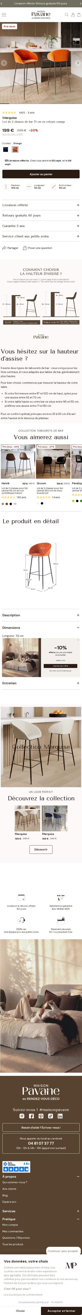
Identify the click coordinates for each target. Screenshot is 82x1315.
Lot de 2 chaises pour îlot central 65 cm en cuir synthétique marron (15, 490)
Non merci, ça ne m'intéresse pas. (61, 670)
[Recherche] (67, 15)
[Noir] (11, 504)
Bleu (5, 149)
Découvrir (41, 849)
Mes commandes (12, 1231)
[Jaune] (73, 501)
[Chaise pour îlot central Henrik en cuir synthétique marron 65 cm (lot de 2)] (18, 461)
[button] (41, 162)
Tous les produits (12, 1244)
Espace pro (9, 1201)
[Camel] (3, 504)
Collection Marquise (41, 746)
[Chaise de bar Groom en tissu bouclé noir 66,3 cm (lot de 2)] (53, 461)
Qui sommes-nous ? (14, 1182)
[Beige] (38, 503)
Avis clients (9, 1189)
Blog (5, 1195)
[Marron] (7, 504)
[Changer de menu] (4, 15)
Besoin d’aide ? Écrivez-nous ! (41, 1127)
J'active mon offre (60, 666)
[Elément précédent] (4, 63)
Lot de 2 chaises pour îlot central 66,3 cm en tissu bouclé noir (50, 490)
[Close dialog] (78, 640)
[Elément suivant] (78, 63)
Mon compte (10, 1225)
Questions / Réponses (16, 1237)
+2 (15, 503)
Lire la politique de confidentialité (23, 1294)
